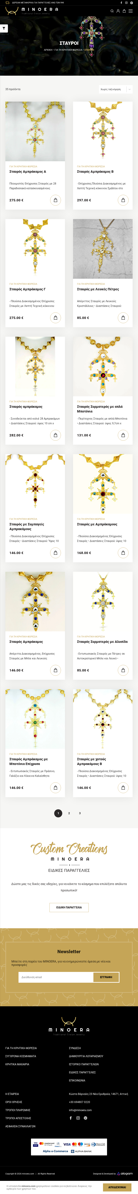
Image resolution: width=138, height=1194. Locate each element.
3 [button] (80, 813)
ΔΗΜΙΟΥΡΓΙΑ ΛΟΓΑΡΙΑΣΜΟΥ (86, 1056)
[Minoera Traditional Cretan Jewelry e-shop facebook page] (121, 3)
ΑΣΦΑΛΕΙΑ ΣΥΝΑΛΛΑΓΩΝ (20, 1126)
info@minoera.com (80, 1110)
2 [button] (69, 813)
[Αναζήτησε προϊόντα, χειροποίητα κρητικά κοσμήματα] (112, 11)
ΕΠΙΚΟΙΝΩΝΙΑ (77, 1080)
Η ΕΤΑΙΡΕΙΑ (12, 1094)
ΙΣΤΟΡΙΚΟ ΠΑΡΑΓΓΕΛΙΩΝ (84, 1064)
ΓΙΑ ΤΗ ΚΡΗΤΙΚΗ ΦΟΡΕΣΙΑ (68, 50)
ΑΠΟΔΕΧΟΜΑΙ (117, 1187)
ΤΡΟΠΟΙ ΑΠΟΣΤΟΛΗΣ (18, 1118)
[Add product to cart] (55, 200)
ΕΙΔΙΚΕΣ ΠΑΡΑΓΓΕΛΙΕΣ (82, 1072)
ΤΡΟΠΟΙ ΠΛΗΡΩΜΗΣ (17, 1110)
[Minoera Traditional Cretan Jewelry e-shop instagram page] (126, 3)
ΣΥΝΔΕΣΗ (75, 1048)
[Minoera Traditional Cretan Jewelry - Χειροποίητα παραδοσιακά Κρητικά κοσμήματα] (31, 11)
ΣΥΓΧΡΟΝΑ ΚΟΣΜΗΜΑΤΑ (20, 1056)
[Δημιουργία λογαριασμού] (118, 11)
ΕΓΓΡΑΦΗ (106, 977)
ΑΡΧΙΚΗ (48, 50)
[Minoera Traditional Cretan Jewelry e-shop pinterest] (131, 3)
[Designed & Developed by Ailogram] (124, 1174)
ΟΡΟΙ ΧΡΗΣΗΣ (13, 1102)
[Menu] (131, 10)
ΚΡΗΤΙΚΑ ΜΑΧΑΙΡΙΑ (17, 1064)
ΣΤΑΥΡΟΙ (89, 50)
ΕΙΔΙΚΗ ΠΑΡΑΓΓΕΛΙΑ (69, 907)
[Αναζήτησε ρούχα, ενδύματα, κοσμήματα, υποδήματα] (124, 11)
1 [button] (58, 813)
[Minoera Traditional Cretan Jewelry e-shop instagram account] (78, 1118)
